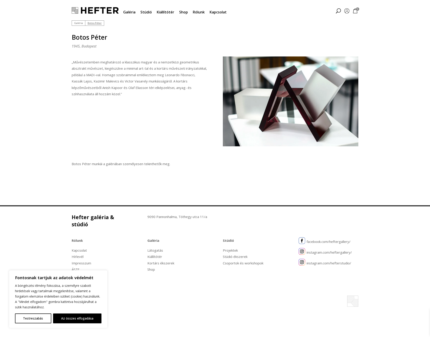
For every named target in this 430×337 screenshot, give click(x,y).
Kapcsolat (218, 12)
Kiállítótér (165, 12)
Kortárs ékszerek (160, 263)
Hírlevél (78, 256)
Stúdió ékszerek (235, 256)
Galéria (129, 12)
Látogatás (155, 250)
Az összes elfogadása (77, 318)
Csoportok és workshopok (243, 263)
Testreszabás (33, 318)
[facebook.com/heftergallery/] (302, 241)
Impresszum (81, 263)
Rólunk (199, 12)
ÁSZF (75, 269)
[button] (338, 11)
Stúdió (146, 12)
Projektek (230, 250)
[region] (58, 299)
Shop (183, 12)
